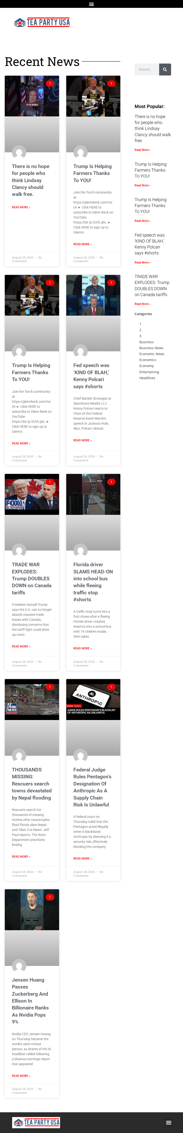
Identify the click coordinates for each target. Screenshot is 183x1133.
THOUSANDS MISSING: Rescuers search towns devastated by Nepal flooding (32, 784)
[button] (92, 4)
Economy (146, 365)
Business (146, 342)
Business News (151, 348)
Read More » (21, 207)
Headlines (147, 378)
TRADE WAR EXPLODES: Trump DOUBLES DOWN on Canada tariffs (31, 579)
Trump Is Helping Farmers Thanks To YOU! (92, 173)
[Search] (165, 69)
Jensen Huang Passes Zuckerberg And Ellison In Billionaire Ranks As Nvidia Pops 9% (30, 1001)
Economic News (151, 354)
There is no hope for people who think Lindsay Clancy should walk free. (30, 180)
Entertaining (149, 372)
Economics (147, 360)
